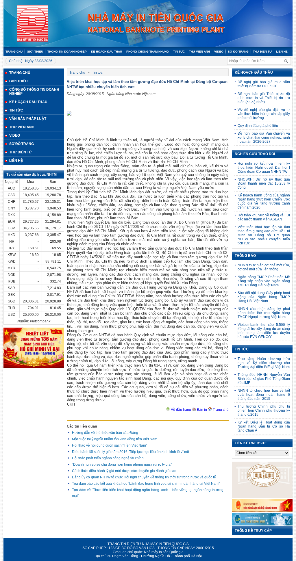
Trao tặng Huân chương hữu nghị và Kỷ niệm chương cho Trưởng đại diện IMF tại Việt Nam (264, 363)
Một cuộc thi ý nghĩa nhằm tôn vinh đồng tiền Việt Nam (114, 439)
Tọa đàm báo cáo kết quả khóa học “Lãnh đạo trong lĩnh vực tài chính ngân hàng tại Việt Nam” (146, 484)
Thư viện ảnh (199, 51)
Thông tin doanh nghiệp (67, 51)
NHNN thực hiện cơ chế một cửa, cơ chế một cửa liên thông (264, 267)
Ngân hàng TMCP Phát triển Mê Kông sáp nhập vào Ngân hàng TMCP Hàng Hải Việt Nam (264, 281)
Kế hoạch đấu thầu (106, 51)
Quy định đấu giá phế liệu (258, 126)
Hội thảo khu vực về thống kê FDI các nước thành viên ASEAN (264, 217)
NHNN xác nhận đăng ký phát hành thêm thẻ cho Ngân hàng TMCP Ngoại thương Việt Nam (264, 313)
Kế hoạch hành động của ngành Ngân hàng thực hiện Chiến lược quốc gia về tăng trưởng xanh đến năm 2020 (264, 201)
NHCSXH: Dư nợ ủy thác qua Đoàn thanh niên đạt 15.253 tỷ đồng (264, 183)
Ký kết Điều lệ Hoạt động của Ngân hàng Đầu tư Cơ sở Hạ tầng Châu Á (264, 426)
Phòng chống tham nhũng (147, 51)
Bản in (201, 410)
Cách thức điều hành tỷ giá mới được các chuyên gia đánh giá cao (124, 471)
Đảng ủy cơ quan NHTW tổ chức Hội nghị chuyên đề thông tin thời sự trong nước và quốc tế (144, 477)
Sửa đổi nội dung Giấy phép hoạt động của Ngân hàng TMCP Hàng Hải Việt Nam (264, 297)
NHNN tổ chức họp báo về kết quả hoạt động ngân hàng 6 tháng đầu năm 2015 (264, 395)
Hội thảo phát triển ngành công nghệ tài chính (108, 458)
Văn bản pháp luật (27, 119)
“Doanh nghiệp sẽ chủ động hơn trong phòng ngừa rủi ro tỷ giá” (122, 464)
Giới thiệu (35, 51)
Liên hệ (282, 51)
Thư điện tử (262, 51)
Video (218, 51)
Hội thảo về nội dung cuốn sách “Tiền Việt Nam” (109, 445)
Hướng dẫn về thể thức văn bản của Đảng (105, 433)
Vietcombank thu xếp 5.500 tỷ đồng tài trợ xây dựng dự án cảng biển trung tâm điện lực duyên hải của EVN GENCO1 (264, 331)
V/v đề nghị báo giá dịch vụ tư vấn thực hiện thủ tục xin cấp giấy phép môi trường (264, 114)
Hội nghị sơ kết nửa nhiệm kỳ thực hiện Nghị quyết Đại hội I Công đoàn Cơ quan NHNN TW (264, 167)
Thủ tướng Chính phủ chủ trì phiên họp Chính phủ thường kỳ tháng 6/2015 (264, 410)
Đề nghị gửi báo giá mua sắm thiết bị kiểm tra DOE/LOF (264, 84)
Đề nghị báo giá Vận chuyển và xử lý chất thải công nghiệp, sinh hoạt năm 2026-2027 (264, 137)
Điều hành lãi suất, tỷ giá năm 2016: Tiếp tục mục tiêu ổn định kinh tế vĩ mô (130, 452)
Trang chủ (14, 51)
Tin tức (179, 51)
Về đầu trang (180, 410)
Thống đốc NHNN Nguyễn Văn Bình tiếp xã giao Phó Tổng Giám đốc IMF (264, 379)
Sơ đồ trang (238, 51)
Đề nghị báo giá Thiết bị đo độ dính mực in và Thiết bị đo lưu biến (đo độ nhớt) (264, 98)
